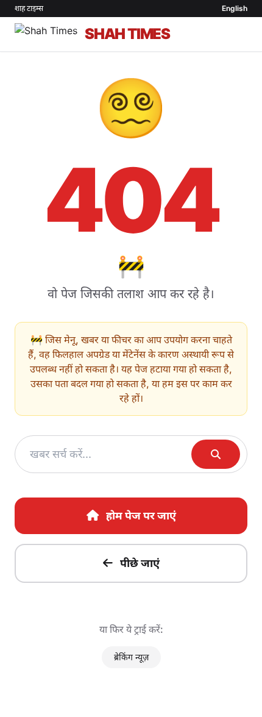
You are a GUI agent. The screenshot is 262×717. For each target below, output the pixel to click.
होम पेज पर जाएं (141, 515)
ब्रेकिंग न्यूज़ (131, 657)
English (234, 8)
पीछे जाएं (140, 563)
